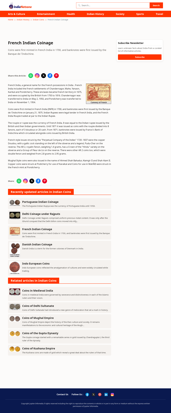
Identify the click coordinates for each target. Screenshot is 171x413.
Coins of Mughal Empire (38, 318)
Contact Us (62, 394)
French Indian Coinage (37, 229)
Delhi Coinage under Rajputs (41, 214)
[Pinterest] (100, 394)
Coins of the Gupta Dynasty (40, 333)
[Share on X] (43, 75)
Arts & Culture (16, 14)
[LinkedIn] (106, 394)
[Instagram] (112, 394)
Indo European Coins (36, 263)
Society (120, 14)
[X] (93, 394)
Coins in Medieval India (37, 290)
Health (71, 14)
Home (10, 19)
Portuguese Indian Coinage (40, 202)
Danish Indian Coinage (37, 244)
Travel (159, 14)
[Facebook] (87, 394)
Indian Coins (38, 19)
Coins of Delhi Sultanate (38, 306)
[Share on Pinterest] (56, 75)
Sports (140, 14)
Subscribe (140, 57)
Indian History (95, 14)
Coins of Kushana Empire (38, 348)
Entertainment (46, 14)
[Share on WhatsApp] (30, 75)
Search (156, 5)
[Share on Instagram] (37, 75)
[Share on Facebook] (50, 75)
